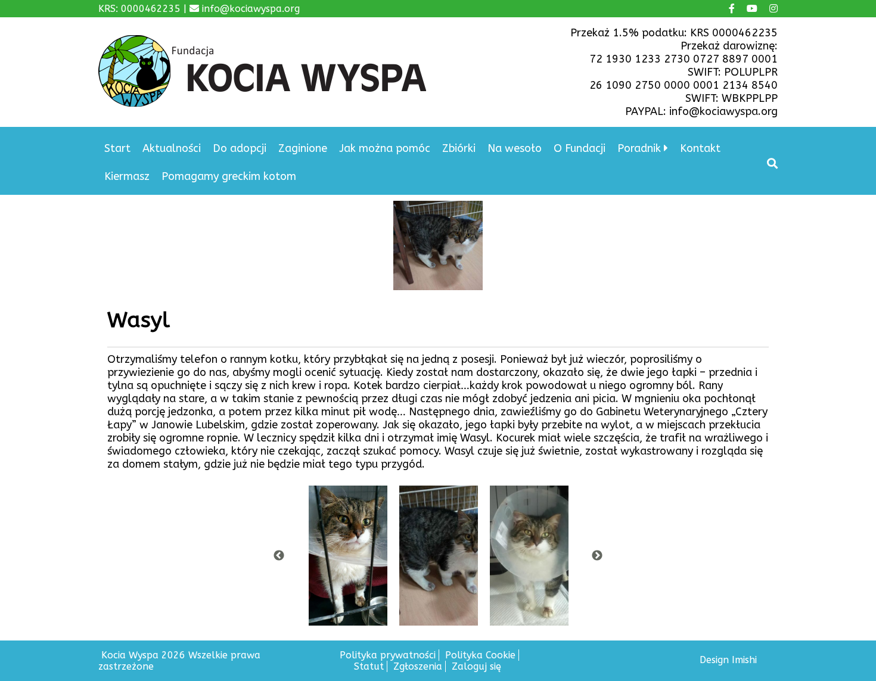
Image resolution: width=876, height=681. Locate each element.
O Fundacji (579, 148)
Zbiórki (459, 148)
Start (117, 148)
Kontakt (700, 148)
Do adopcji (239, 148)
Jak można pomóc (384, 148)
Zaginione (302, 148)
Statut (369, 666)
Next (597, 556)
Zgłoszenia (417, 666)
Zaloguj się (476, 666)
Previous (279, 556)
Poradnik (639, 148)
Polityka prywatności (388, 655)
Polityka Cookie (480, 655)
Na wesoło (514, 148)
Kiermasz (127, 176)
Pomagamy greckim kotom (228, 176)
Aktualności (171, 148)
